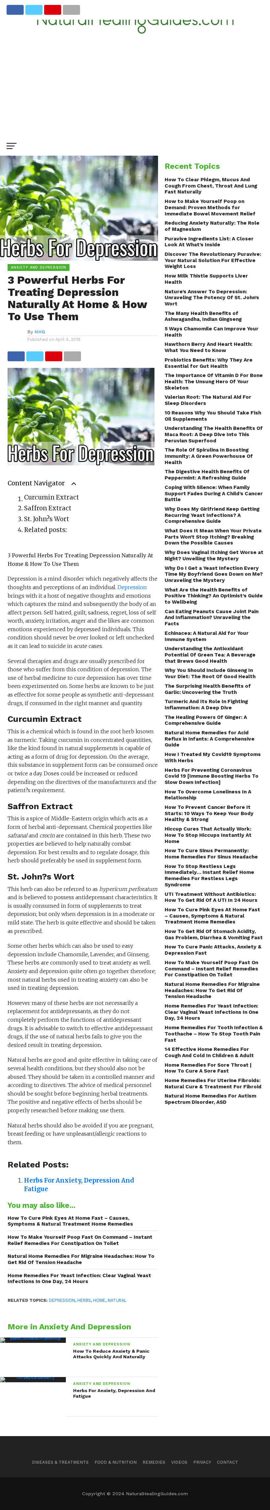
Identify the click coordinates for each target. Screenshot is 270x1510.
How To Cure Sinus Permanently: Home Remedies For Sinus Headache (211, 854)
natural (117, 1300)
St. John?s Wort (46, 519)
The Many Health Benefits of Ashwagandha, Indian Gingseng (203, 316)
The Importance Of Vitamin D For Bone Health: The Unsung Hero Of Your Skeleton (214, 381)
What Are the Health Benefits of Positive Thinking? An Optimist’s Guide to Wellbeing (214, 596)
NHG (40, 331)
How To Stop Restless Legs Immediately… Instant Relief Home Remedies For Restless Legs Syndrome (209, 875)
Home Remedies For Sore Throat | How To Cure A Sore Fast (208, 1068)
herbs (84, 1300)
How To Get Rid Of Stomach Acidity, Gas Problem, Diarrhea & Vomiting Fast (214, 934)
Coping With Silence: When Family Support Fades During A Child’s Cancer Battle (214, 493)
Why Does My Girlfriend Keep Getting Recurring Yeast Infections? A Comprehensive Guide (212, 515)
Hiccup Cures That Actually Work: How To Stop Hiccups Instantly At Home (208, 835)
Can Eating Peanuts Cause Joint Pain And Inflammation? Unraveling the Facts (211, 618)
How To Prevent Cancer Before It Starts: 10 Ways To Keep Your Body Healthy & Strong (209, 813)
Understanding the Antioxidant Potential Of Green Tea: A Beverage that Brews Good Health (210, 655)
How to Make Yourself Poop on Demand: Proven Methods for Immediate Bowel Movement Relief (210, 207)
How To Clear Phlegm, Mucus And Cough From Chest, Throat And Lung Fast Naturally (211, 186)
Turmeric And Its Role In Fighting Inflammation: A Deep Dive (206, 705)
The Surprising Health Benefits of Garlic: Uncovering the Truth (208, 689)
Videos (179, 1462)
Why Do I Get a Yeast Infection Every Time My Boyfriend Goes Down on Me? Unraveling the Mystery (214, 574)
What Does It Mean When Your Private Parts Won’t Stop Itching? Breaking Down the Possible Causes (213, 537)
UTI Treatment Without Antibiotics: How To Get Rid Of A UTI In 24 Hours (211, 897)
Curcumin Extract (51, 497)
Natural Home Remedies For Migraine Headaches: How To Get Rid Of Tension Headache (81, 1259)
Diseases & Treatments (60, 1462)
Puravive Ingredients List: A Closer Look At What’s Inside (209, 242)
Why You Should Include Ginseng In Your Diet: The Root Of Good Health (210, 673)
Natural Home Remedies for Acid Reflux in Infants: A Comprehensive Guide (210, 739)
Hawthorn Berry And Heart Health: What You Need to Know (208, 347)
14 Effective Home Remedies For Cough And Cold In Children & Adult (209, 1052)
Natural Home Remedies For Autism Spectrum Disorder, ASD (210, 1099)
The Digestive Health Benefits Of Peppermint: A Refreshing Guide (207, 475)
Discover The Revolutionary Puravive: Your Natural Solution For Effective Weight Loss (213, 260)
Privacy (202, 1462)
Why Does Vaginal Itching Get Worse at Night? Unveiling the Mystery (214, 555)
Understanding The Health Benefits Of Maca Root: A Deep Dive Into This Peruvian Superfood (214, 434)
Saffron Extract (47, 508)
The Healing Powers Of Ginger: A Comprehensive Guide (206, 720)
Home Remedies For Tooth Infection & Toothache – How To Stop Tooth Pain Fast (214, 1034)
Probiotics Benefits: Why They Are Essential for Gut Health (209, 363)
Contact (227, 1462)
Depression (132, 587)
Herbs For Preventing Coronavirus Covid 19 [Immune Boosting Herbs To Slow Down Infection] (211, 776)
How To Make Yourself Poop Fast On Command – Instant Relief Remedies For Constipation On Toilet (80, 1240)
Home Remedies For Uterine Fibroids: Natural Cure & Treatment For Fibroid (213, 1083)
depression (62, 1300)
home (99, 1300)
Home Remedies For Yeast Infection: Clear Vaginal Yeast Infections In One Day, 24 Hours (79, 1279)
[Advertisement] (135, 83)
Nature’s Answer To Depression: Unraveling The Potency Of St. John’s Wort (212, 298)
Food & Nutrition (115, 1462)
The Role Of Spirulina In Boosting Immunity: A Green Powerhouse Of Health (209, 456)
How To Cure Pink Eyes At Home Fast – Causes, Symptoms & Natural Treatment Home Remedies (70, 1221)
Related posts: (45, 530)
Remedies (154, 1462)
